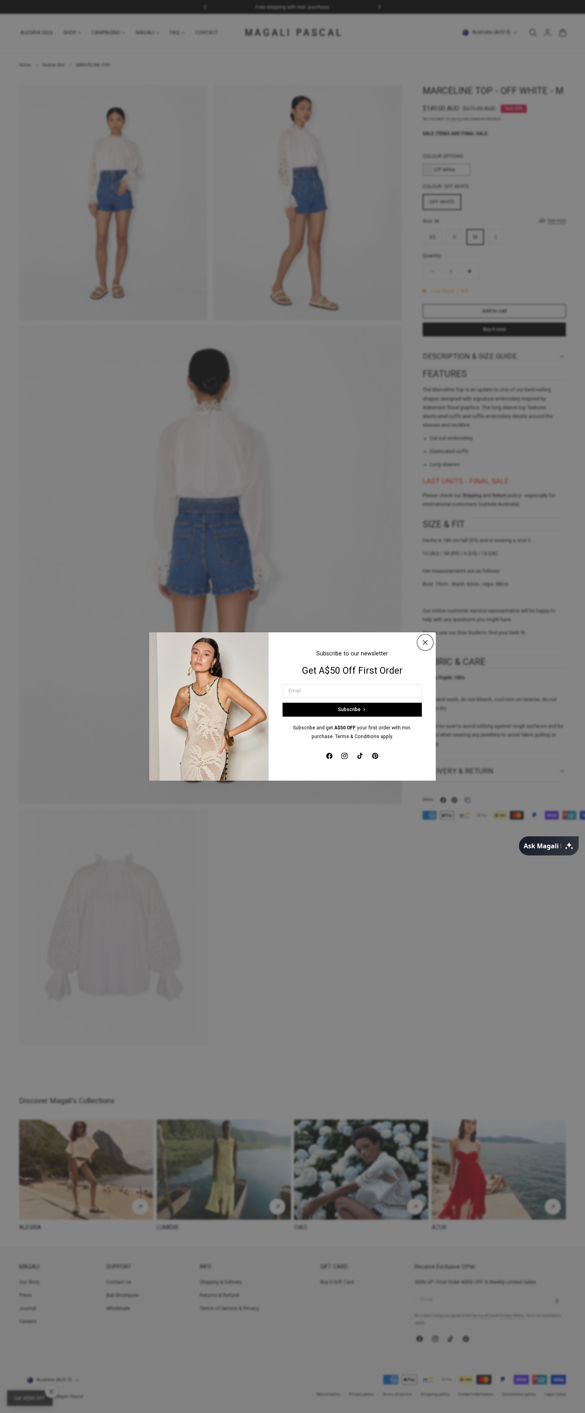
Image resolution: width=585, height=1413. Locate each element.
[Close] (425, 642)
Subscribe (349, 709)
